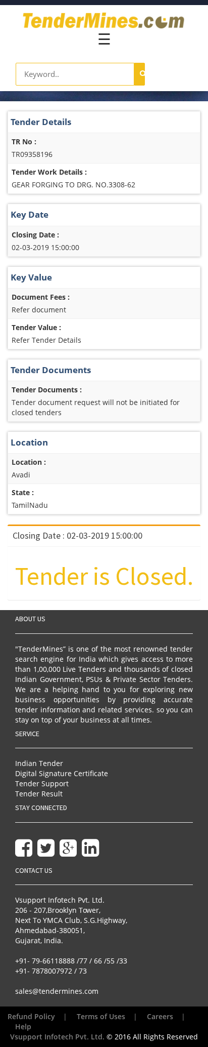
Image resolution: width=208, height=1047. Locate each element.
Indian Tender (39, 763)
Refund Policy (31, 1016)
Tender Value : (36, 327)
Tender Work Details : (49, 172)
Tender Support (42, 783)
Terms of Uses (101, 1016)
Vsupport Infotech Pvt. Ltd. (57, 1036)
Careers (160, 1016)
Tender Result (39, 793)
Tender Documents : (47, 389)
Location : (29, 462)
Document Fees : (41, 297)
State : (23, 492)
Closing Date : (35, 234)
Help (23, 1026)
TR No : (24, 141)
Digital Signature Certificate (61, 773)
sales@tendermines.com (56, 991)
